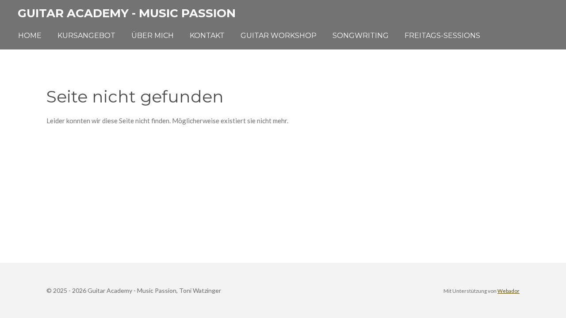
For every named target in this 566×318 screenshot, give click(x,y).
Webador (508, 291)
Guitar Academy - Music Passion (127, 13)
